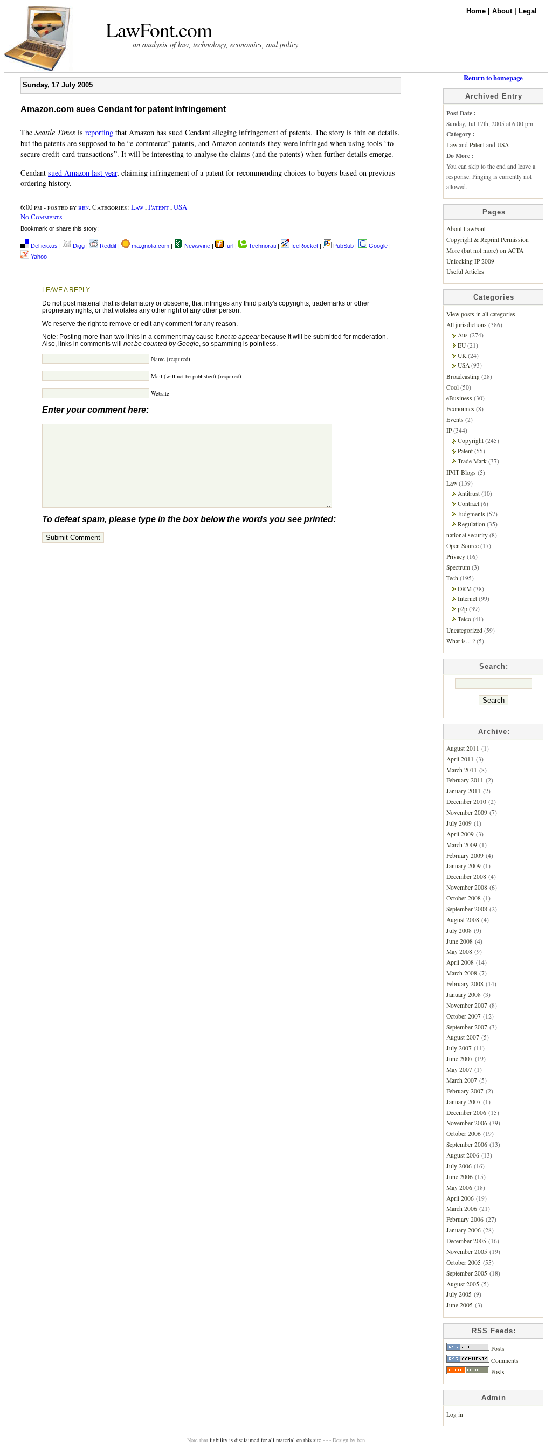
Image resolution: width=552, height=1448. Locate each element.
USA (180, 207)
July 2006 (459, 1166)
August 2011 (462, 748)
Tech (452, 578)
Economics (460, 409)
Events (455, 419)
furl (229, 246)
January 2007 (463, 1102)
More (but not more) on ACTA (484, 250)
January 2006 (463, 1230)
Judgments (471, 514)
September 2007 (466, 1027)
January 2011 (463, 791)
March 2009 (461, 845)
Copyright (471, 441)
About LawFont (466, 229)
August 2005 (462, 1284)
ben (83, 207)
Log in (454, 1414)
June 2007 (459, 1059)
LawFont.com (159, 29)
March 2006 (461, 1208)
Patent (158, 207)
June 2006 (459, 1177)
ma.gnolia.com (149, 246)
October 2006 (463, 1134)
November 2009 (466, 812)
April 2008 (460, 962)
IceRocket (304, 246)
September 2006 (466, 1144)
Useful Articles (465, 271)
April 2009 (460, 834)
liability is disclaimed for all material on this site (265, 1440)
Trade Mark (472, 461)
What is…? (460, 641)
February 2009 (465, 855)
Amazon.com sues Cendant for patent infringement (123, 109)
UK (462, 355)
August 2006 (462, 1155)
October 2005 (463, 1262)
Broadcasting (463, 376)
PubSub (343, 246)
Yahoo (38, 256)
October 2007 (463, 1016)
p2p (462, 609)
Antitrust (469, 493)
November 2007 (466, 1005)
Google (377, 246)
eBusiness (459, 398)
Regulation (471, 524)
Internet (467, 598)
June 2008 (459, 941)
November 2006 (466, 1123)
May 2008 (459, 951)
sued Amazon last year (82, 173)
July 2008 (459, 930)
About (503, 11)
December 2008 (466, 876)
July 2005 (459, 1294)
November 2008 (466, 887)
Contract (468, 504)
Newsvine (196, 246)
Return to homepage (493, 77)
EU (462, 345)
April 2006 (460, 1198)
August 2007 (462, 1037)
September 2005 (466, 1273)
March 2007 (461, 1080)
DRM (465, 589)
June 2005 (459, 1305)
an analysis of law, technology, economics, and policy (215, 44)
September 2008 (466, 909)
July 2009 (459, 823)
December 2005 (466, 1241)
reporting (99, 132)
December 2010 (466, 802)
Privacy (455, 556)
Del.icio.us (43, 246)
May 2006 (459, 1187)
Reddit (107, 246)
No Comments (41, 216)
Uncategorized (464, 630)
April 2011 (460, 759)
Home (477, 11)
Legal (528, 11)
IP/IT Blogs (461, 472)
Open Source (462, 546)
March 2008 (461, 973)
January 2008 (463, 994)
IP (449, 430)
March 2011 (461, 770)
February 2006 (465, 1219)
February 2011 (465, 780)
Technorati (261, 246)
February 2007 (465, 1091)
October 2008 (463, 898)
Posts (497, 1349)
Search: (493, 666)
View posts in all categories (480, 314)
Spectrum (458, 567)
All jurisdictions (466, 325)
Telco (464, 619)
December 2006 (466, 1112)
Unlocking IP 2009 (470, 261)
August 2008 (462, 920)
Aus (463, 335)
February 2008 (465, 984)
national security (467, 535)
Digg (78, 246)
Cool (452, 387)
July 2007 (459, 1048)
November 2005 (466, 1252)
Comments (504, 1360)
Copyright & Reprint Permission (487, 239)
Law (137, 207)
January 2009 (463, 866)
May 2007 (459, 1069)
